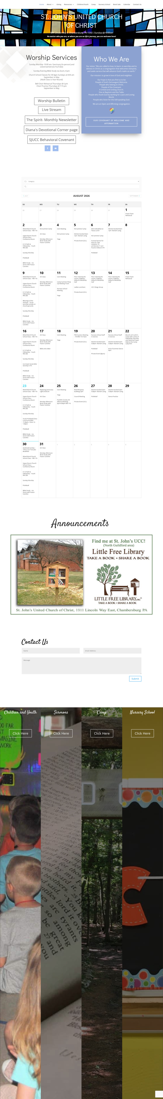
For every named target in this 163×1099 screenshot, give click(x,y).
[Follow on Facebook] (47, 148)
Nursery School (104, 4)
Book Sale (117, 4)
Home (41, 4)
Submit (135, 678)
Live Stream (51, 109)
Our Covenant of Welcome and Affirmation (111, 122)
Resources (68, 4)
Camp (93, 4)
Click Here (20, 733)
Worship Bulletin (51, 100)
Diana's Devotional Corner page (52, 129)
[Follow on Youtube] (55, 148)
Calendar (126, 4)
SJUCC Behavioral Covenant (51, 139)
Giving (59, 4)
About (49, 4)
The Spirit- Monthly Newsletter (52, 119)
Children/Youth (82, 4)
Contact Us (137, 4)
